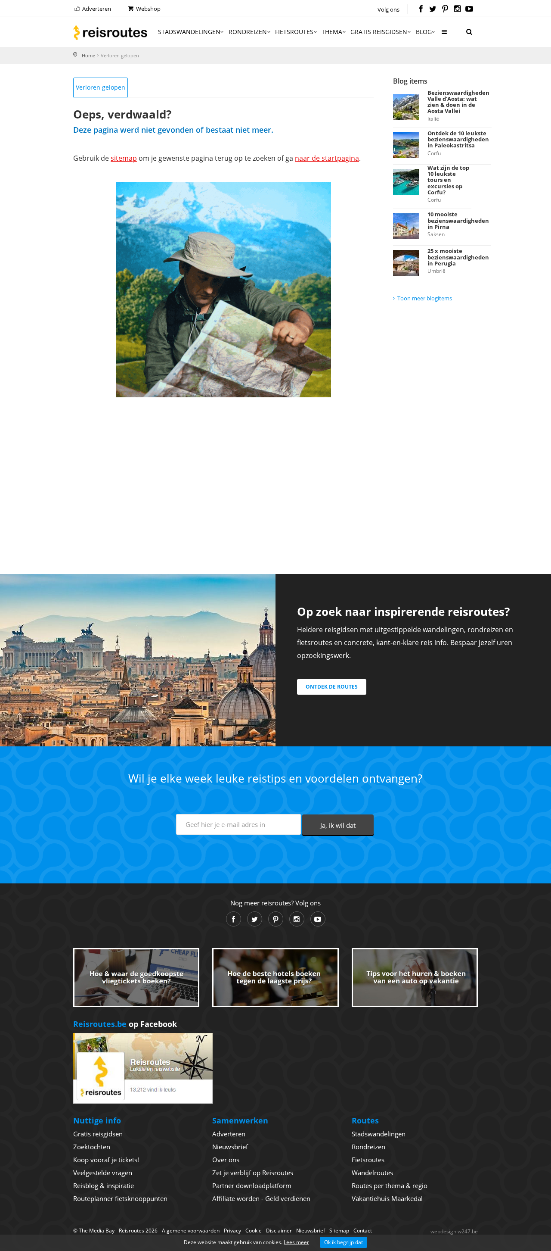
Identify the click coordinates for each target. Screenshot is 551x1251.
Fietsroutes (294, 32)
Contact (362, 1230)
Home (88, 55)
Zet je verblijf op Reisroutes (252, 1172)
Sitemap (339, 1230)
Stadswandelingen (189, 32)
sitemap (124, 158)
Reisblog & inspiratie (103, 1185)
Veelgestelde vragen (102, 1172)
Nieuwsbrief (230, 1146)
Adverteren (96, 8)
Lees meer (296, 1242)
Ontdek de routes (332, 686)
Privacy (232, 1230)
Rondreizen (248, 32)
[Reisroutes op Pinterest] (445, 9)
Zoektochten (91, 1146)
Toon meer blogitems (424, 298)
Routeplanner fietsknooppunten (120, 1198)
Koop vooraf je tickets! (106, 1159)
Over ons (225, 1159)
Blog (424, 32)
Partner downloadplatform (251, 1185)
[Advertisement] (223, 475)
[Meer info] (444, 35)
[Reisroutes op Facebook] (420, 9)
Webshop (148, 8)
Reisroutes (110, 32)
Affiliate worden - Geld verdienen (261, 1198)
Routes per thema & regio (389, 1185)
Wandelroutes (372, 1172)
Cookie (253, 1230)
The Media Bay (97, 1230)
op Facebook (125, 1024)
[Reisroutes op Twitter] (432, 9)
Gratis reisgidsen (378, 32)
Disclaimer (279, 1230)
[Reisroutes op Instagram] (457, 9)
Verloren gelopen (100, 87)
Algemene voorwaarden (191, 1230)
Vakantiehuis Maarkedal (387, 1198)
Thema (332, 32)
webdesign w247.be (454, 1231)
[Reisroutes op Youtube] (469, 9)
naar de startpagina (327, 158)
